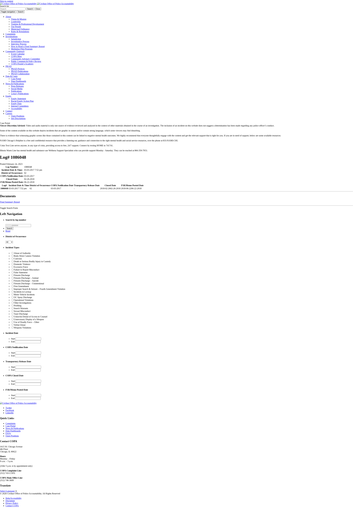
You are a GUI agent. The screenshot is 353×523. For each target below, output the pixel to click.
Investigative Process (20, 41)
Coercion (18, 258)
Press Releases (17, 86)
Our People (16, 26)
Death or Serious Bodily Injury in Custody (32, 261)
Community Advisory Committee (25, 59)
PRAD (9, 66)
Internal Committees (20, 106)
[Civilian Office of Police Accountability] (37, 3)
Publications (16, 91)
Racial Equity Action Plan (22, 101)
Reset (8, 231)
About (8, 16)
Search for (4, 6)
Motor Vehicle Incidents (24, 294)
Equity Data (16, 103)
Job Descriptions (18, 118)
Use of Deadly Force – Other (26, 322)
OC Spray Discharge (23, 297)
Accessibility (16, 108)
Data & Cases (12, 76)
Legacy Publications (20, 93)
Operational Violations (23, 300)
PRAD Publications (19, 71)
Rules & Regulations (20, 31)
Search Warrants (21, 308)
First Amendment (21, 286)
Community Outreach (15, 51)
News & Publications (15, 84)
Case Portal (16, 79)
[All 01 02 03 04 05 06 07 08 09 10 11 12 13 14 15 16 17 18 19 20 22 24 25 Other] (9, 242)
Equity (8, 96)
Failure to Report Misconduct (26, 270)
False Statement (20, 272)
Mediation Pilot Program (21, 49)
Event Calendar (18, 54)
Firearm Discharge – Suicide (26, 281)
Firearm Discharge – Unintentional (29, 283)
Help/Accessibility (14, 498)
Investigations (12, 36)
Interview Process (18, 44)
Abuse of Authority (22, 253)
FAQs (8, 433)
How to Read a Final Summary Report (28, 46)
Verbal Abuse (20, 325)
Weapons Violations (22, 327)
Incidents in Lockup (22, 292)
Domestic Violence (22, 264)
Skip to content (6, 1)
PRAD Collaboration (20, 74)
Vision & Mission (18, 19)
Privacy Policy (12, 503)
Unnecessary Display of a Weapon (29, 319)
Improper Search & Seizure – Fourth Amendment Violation (39, 289)
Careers (9, 113)
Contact (9, 111)
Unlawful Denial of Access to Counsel (30, 316)
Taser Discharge (21, 314)
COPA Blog (16, 56)
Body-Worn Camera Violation (27, 256)
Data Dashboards (18, 81)
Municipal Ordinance (20, 29)
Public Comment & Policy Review (26, 61)
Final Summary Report (10, 202)
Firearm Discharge (22, 275)
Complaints (10, 34)
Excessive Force (21, 267)
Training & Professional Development (27, 24)
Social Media (16, 88)
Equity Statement (18, 98)
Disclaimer (10, 501)
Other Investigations (22, 303)
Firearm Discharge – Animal (26, 278)
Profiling (17, 305)
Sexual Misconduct (22, 311)
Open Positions (17, 116)
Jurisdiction (16, 39)
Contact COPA (12, 506)
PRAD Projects (18, 69)
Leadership (16, 21)
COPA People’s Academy (22, 64)
